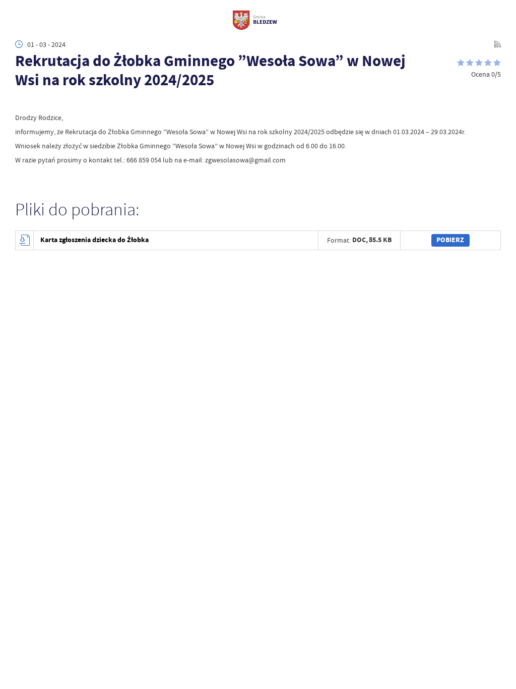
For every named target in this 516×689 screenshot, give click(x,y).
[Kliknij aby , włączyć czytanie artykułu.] (20, 102)
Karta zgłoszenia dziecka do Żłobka (94, 240)
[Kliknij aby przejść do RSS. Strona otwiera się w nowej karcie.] (497, 44)
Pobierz (450, 240)
